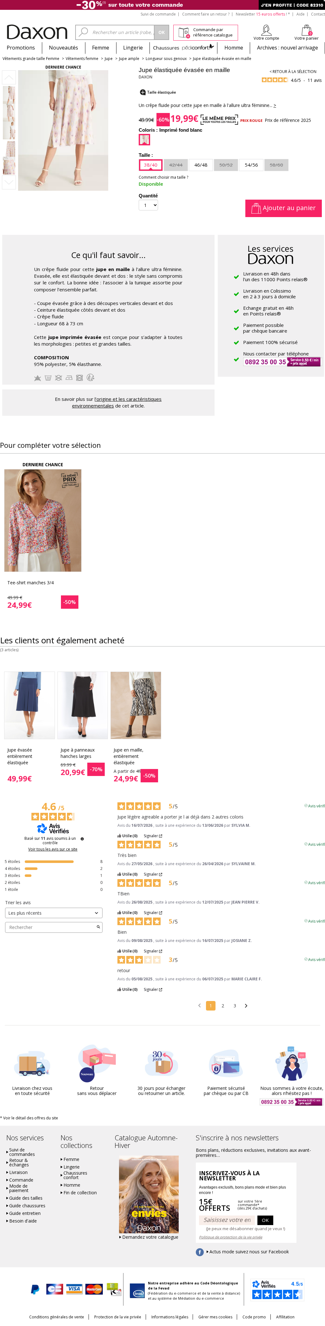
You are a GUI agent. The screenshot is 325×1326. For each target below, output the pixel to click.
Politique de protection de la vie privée (230, 1237)
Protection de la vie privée (117, 1317)
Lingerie (133, 47)
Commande (21, 1180)
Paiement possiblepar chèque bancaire (265, 328)
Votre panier (307, 38)
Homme (233, 47)
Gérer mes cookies (215, 1317)
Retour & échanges (19, 1162)
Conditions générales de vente (56, 1317)
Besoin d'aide (23, 1221)
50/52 (226, 165)
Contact (318, 14)
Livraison (18, 1172)
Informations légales (169, 1317)
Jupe (109, 58)
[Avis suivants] (246, 1006)
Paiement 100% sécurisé (270, 342)
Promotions (21, 47)
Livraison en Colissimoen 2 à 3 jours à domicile (269, 294)
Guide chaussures (27, 1205)
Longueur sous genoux (166, 58)
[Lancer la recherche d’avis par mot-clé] (98, 927)
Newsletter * (263, 14)
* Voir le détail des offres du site (29, 1118)
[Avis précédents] (199, 1005)
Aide (300, 14)
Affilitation (285, 1317)
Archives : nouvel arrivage (287, 47)
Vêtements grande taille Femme (31, 58)
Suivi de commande (158, 14)
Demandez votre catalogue (150, 1237)
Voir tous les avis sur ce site (52, 849)
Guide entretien (25, 1213)
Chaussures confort (75, 1175)
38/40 (150, 165)
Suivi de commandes (22, 1152)
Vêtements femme (82, 58)
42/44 (175, 165)
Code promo (254, 1317)
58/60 (276, 165)
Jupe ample (129, 58)
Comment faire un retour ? (205, 14)
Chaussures (183, 47)
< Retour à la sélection (292, 71)
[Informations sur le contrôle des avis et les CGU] (82, 838)
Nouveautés (63, 47)
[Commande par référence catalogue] (184, 32)
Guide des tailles (26, 1198)
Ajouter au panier (288, 207)
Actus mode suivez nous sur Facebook (249, 1252)
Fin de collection (80, 1192)
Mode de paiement (19, 1188)
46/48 (201, 165)
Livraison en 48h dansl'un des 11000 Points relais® (275, 276)
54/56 (251, 165)
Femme (100, 47)
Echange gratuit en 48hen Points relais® (268, 311)
